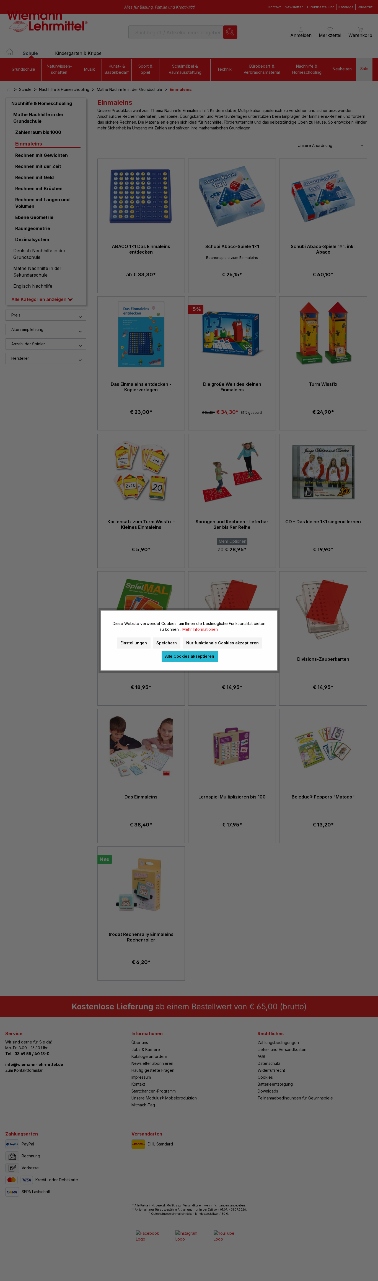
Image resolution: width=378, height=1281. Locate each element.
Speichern (166, 642)
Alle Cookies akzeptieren (189, 656)
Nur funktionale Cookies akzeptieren (222, 642)
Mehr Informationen (200, 629)
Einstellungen (133, 642)
